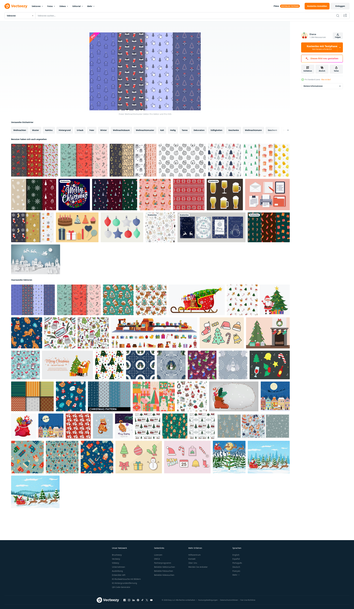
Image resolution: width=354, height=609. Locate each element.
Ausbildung (117, 571)
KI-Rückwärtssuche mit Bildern (126, 579)
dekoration (199, 130)
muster (35, 130)
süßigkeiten (216, 130)
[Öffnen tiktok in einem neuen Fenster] (142, 600)
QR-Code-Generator (121, 587)
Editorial (76, 6)
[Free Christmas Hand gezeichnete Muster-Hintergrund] (182, 160)
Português (237, 563)
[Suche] (337, 15)
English (235, 554)
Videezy (115, 563)
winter (103, 130)
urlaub (80, 130)
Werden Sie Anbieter (198, 567)
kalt (162, 130)
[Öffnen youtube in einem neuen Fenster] (151, 600)
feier (91, 130)
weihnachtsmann (253, 130)
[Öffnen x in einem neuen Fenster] (147, 600)
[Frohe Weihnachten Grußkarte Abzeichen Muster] (74, 194)
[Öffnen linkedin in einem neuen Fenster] (133, 600)
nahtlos (49, 130)
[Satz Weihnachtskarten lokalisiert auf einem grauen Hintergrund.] (211, 227)
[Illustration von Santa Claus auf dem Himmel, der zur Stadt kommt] (35, 259)
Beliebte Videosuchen (164, 575)
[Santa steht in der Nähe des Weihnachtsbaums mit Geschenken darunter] (275, 300)
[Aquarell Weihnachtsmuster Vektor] (266, 160)
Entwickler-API (118, 575)
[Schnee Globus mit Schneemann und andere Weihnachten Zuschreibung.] (25, 365)
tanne (185, 130)
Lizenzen (158, 554)
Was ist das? (326, 79)
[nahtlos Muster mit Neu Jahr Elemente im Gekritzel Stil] (59, 332)
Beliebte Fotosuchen (163, 571)
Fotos (50, 6)
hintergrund (65, 130)
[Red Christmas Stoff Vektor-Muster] (188, 194)
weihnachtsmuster (145, 130)
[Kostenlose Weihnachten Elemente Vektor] (222, 332)
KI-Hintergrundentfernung (124, 583)
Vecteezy (116, 559)
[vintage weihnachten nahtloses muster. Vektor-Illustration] (27, 457)
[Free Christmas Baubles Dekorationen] (122, 227)
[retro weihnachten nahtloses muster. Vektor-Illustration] (62, 457)
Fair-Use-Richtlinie (247, 600)
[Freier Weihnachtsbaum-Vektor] (268, 332)
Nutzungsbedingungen (208, 600)
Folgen (338, 37)
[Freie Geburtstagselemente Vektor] (77, 227)
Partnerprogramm (162, 563)
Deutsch (236, 567)
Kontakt (191, 559)
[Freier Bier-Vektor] (225, 194)
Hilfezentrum (194, 554)
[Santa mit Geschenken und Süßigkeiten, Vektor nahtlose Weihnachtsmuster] (155, 194)
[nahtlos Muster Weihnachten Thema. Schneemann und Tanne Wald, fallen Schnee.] (140, 365)
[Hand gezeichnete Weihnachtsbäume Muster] (224, 160)
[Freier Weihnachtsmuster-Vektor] (34, 160)
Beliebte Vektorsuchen (164, 567)
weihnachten (19, 130)
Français (236, 571)
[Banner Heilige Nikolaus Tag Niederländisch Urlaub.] (233, 396)
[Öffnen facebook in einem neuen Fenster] (125, 600)
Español (236, 559)
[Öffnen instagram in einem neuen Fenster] (129, 600)
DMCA (157, 559)
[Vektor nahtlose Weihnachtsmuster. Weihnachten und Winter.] (160, 227)
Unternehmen (118, 567)
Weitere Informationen (313, 86)
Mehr (89, 6)
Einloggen (340, 6)
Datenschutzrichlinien (229, 600)
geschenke (233, 130)
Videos (62, 6)
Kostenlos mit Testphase (322, 47)
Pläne (276, 6)
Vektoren (36, 6)
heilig (173, 130)
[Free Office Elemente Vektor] (267, 194)
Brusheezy (117, 554)
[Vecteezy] (15, 6)
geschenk (272, 130)
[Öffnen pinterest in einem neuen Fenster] (138, 600)
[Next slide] (285, 130)
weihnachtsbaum (121, 130)
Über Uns (192, 563)
